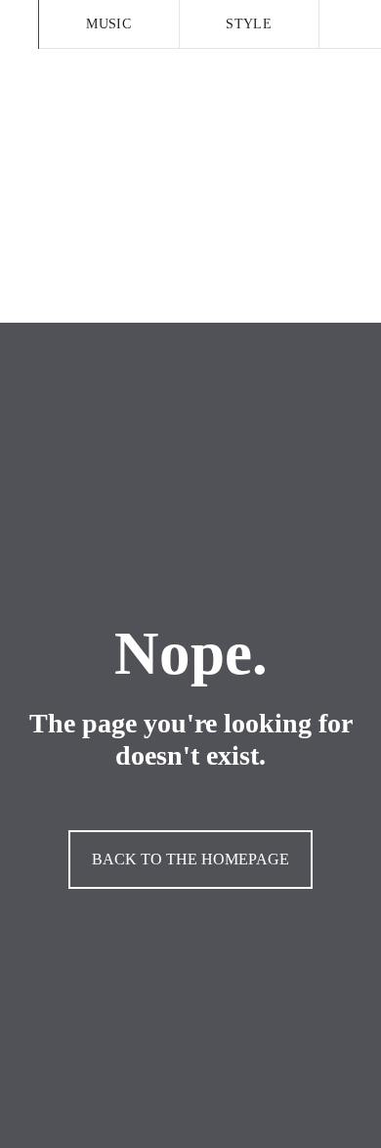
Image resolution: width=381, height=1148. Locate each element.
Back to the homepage (190, 859)
